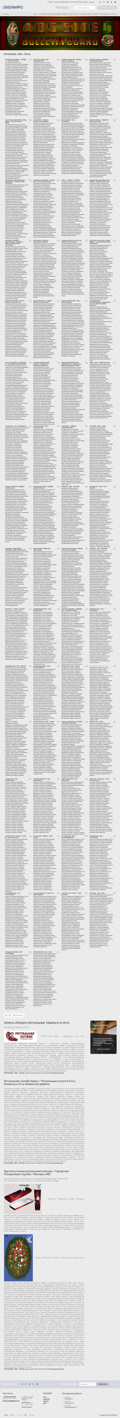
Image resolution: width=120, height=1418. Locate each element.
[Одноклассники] (33, 1384)
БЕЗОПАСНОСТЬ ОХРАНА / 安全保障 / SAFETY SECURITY (15, 836)
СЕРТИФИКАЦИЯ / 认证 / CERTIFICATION (13, 893)
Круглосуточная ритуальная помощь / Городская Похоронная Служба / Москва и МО (36, 1172)
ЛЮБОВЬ (46, 1401)
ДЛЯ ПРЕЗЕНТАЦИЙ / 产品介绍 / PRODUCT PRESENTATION (15, 301)
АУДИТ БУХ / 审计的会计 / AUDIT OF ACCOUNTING (100, 779)
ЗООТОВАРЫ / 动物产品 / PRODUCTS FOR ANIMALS (41, 120)
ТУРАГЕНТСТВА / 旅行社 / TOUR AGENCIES (71, 893)
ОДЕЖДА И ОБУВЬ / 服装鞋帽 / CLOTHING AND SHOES (99, 60)
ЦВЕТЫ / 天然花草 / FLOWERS (70, 180)
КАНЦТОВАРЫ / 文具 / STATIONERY (68, 120)
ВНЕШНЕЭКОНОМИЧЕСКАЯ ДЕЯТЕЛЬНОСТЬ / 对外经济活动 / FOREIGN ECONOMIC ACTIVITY (71, 364)
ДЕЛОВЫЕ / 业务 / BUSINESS (98, 548)
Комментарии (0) (58, 1073)
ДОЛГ (45, 1403)
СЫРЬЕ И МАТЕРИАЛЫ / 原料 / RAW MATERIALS (70, 301)
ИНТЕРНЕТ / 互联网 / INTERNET (15, 609)
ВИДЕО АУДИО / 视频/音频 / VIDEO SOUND (42, 549)
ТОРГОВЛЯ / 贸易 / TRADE (98, 426)
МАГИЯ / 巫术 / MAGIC (96, 721)
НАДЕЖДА (46, 1399)
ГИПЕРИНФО (98, 1043)
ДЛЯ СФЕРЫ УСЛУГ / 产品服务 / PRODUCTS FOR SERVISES (42, 301)
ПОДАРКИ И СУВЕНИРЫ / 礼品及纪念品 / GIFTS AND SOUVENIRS (44, 180)
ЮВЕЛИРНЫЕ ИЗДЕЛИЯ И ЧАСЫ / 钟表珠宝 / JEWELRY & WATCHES (100, 180)
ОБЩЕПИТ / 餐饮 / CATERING (70, 486)
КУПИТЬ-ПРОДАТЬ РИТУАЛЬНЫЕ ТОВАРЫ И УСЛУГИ (36, 1022)
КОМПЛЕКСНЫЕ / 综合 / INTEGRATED (97, 609)
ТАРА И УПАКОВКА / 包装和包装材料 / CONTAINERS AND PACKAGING (15, 363)
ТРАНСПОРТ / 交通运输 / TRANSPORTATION (69, 426)
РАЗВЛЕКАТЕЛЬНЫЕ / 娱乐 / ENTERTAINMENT (42, 666)
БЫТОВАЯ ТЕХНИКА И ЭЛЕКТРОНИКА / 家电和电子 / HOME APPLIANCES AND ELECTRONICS (14, 243)
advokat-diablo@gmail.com (11, 1400)
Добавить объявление (108, 7)
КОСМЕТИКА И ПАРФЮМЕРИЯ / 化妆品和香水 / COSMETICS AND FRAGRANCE (15, 181)
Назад (7, 14)
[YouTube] (37, 1384)
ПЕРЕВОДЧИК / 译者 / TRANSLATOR (96, 836)
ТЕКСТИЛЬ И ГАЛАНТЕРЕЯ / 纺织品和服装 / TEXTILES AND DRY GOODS (16, 121)
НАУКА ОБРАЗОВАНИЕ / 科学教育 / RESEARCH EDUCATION (71, 722)
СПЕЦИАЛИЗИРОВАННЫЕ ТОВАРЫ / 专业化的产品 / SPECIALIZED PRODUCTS (41, 364)
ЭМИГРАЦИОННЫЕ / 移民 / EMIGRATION (69, 779)
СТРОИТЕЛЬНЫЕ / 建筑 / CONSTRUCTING (41, 426)
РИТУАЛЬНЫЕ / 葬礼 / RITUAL (99, 666)
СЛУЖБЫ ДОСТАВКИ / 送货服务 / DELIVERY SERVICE (43, 487)
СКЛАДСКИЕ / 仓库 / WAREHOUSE (15, 426)
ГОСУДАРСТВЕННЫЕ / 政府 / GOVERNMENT (14, 952)
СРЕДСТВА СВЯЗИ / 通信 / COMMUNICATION (41, 60)
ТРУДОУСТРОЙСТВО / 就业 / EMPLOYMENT (42, 779)
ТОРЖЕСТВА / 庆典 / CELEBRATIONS (11, 779)
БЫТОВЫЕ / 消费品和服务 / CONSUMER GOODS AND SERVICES (15, 549)
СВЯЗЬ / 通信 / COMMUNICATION (100, 362)
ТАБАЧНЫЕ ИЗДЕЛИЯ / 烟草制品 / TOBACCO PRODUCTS (71, 60)
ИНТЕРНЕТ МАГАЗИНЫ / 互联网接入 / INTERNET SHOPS (15, 60)
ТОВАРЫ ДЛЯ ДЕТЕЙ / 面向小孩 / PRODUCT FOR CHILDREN (71, 241)
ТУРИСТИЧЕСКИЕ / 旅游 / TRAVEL (43, 721)
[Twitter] (30, 1384)
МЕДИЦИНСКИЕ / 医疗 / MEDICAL (15, 666)
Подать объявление (103, 1049)
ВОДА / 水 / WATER (11, 721)
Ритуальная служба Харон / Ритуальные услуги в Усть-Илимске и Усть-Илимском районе (40, 1082)
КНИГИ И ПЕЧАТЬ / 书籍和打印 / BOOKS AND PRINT (99, 120)
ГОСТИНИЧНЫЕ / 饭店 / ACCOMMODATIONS (68, 836)
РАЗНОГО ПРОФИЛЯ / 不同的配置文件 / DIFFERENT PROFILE (71, 609)
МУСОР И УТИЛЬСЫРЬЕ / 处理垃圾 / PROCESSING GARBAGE (71, 549)
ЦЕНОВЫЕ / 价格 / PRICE (97, 893)
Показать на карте (27, 1407)
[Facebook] (26, 1384)
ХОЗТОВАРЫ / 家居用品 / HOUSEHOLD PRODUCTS (41, 241)
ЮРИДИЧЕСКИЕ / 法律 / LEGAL (42, 952)
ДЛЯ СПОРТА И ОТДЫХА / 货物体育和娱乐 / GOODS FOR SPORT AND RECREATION (100, 242)
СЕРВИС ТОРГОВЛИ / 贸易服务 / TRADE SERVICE (15, 487)
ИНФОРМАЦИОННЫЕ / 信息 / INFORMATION (42, 609)
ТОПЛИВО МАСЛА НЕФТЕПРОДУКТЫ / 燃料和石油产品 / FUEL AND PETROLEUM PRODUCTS (100, 303)
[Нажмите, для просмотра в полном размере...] (23, 1199)
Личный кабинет (63, 7)
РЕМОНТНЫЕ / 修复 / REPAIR (70, 666)
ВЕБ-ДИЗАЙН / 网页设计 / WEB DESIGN (43, 836)
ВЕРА (44, 1397)
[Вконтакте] (22, 1384)
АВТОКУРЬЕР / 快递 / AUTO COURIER (98, 487)
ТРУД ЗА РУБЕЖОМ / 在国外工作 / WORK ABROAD (43, 893)
